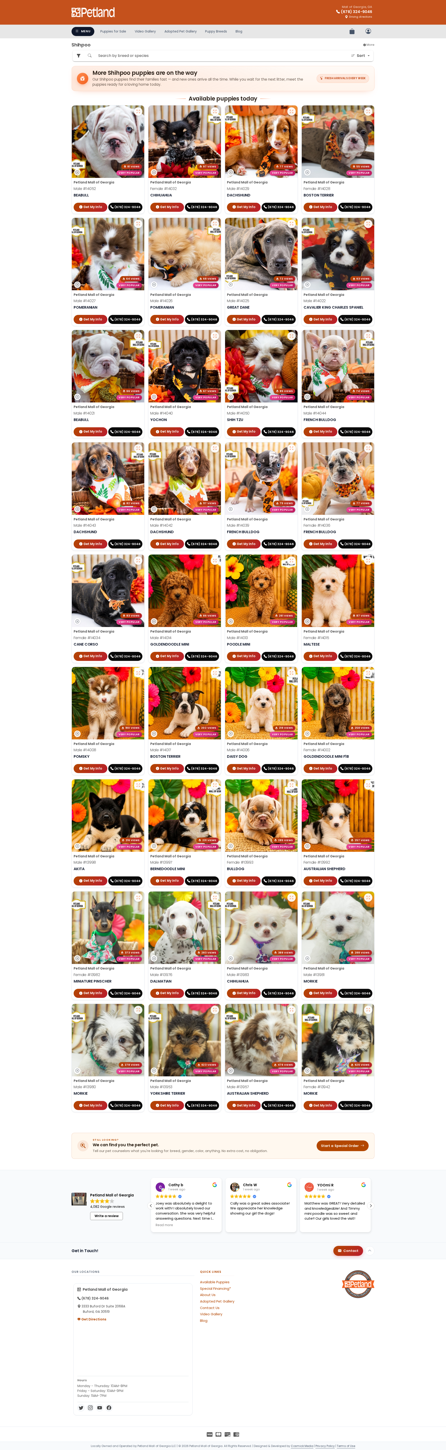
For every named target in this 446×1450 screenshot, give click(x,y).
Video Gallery (145, 31)
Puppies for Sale (113, 31)
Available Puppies (215, 1282)
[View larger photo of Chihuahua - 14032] (215, 111)
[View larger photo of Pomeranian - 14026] (215, 224)
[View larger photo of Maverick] (138, 785)
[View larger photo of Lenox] (215, 1010)
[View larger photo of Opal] (368, 448)
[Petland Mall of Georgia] (93, 12)
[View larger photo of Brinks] (138, 673)
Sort (361, 55)
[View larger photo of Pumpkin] (291, 785)
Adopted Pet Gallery (180, 31)
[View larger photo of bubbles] (368, 336)
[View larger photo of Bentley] (368, 1010)
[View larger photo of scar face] (291, 111)
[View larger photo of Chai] (138, 560)
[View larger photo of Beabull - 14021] (138, 336)
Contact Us (210, 1308)
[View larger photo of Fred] (215, 785)
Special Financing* (215, 1288)
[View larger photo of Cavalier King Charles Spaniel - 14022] (368, 224)
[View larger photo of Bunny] (368, 785)
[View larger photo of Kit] (368, 560)
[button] (370, 1205)
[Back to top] (369, 1250)
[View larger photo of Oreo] (138, 1010)
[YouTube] (99, 1407)
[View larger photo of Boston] (138, 448)
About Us (208, 1295)
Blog (239, 31)
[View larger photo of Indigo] (291, 448)
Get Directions (93, 1319)
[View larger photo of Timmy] (291, 560)
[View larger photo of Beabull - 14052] (138, 111)
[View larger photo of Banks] (215, 448)
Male (85, 188)
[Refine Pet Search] (78, 55)
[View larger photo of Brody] (215, 560)
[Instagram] (90, 1407)
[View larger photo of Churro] (291, 897)
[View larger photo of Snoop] (138, 897)
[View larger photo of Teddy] (291, 336)
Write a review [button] (107, 1216)
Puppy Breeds (216, 31)
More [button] (370, 44)
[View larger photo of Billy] (138, 224)
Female (163, 188)
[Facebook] (109, 1407)
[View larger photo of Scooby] (291, 224)
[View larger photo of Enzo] (368, 897)
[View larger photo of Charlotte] (368, 673)
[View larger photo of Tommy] (291, 673)
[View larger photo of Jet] (215, 336)
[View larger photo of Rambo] (291, 1010)
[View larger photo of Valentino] (215, 897)
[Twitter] (81, 1407)
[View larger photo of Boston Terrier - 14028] (368, 111)
